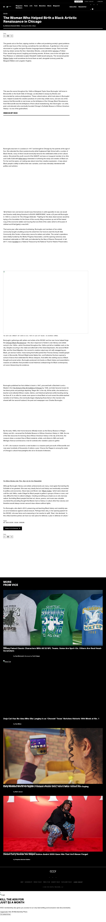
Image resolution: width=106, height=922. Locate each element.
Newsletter (82, 7)
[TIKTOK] (55, 877)
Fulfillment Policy (66, 882)
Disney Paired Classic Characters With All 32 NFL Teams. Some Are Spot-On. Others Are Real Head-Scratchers (52, 650)
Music (49, 6)
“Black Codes (47, 491)
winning (55, 51)
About (22, 882)
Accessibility (28, 882)
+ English (100, 1)
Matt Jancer (19, 791)
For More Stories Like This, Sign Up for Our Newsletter (22, 481)
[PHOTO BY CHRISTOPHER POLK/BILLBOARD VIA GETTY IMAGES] (53, 688)
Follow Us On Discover (11, 528)
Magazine (19, 6)
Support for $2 (4, 912)
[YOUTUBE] (58, 877)
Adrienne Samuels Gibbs (12, 26)
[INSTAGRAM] (51, 877)
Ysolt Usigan (36, 656)
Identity (5, 13)
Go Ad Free (78, 1)
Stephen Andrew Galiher (22, 859)
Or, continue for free (5, 914)
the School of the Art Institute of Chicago (27, 388)
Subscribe (73, 7)
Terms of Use (46, 882)
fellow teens (22, 158)
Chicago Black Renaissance (16, 342)
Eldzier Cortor (8, 58)
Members (19, 8)
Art (4, 522)
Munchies (42, 6)
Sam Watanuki (19, 656)
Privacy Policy (38, 882)
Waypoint (56, 6)
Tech (35, 6)
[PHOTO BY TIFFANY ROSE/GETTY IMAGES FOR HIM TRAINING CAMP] (53, 824)
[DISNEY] (53, 618)
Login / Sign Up (89, 1)
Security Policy (55, 882)
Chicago (16, 522)
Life (31, 6)
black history (9, 522)
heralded (15, 241)
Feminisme (21, 522)
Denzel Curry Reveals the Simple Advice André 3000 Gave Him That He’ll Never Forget (45, 854)
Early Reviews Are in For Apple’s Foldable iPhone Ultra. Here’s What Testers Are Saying (46, 787)
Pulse (26, 6)
